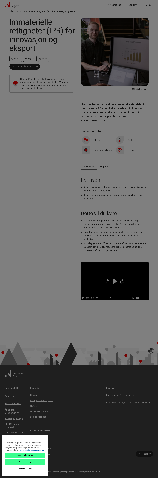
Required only (25, 462)
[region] (25, 455)
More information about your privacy (32, 450)
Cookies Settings (25, 468)
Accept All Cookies (25, 455)
